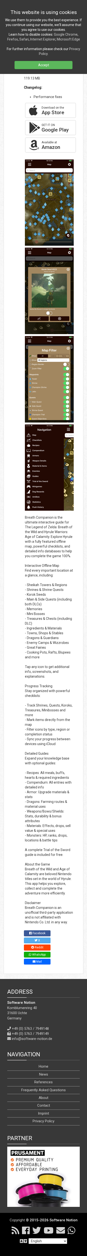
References (43, 1082)
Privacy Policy (43, 1121)
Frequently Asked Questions (43, 1090)
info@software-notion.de (32, 1039)
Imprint (43, 1113)
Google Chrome (66, 34)
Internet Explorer (42, 39)
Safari (24, 39)
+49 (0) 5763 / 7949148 (30, 1028)
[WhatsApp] (71, 1230)
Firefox (12, 39)
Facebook (38, 933)
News (43, 1074)
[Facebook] (26, 1230)
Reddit (39, 947)
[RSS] (15, 1230)
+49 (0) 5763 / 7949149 (30, 1033)
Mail (39, 961)
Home (43, 1066)
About (43, 1098)
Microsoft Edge (68, 39)
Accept (43, 65)
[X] (36, 1230)
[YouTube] (49, 1230)
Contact (43, 1105)
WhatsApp (38, 954)
